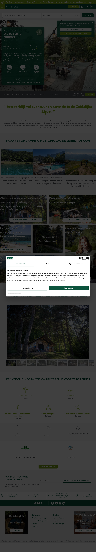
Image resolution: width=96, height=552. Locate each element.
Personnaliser (26, 288)
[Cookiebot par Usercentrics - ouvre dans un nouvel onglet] (80, 258)
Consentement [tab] (20, 264)
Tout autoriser (68, 288)
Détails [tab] (48, 264)
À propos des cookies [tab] (76, 264)
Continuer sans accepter (14, 293)
